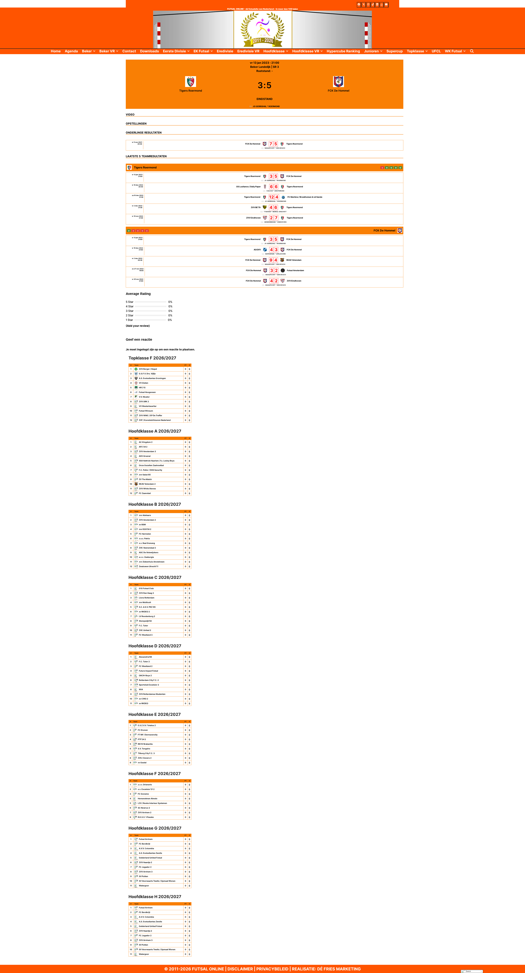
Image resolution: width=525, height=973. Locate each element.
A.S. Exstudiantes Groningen (152, 378)
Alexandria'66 (145, 657)
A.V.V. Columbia (146, 848)
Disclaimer (240, 968)
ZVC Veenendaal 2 (147, 548)
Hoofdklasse (274, 51)
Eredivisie (225, 51)
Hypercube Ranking (343, 51)
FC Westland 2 (145, 666)
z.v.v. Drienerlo (145, 784)
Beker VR (107, 51)
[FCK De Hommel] (338, 85)
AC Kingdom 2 (145, 442)
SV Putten (143, 876)
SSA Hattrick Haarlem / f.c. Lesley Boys (156, 460)
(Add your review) (138, 325)
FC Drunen (143, 730)
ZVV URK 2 (144, 401)
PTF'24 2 (142, 739)
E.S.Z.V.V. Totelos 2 (147, 725)
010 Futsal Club (146, 588)
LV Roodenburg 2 (147, 616)
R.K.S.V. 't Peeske (146, 817)
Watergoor (144, 885)
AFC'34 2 (143, 447)
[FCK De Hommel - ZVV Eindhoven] (264, 282)
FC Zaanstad (145, 493)
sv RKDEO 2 (144, 611)
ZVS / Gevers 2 (144, 758)
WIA (141, 689)
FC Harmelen (145, 534)
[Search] (472, 51)
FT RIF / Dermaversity (148, 734)
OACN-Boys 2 (145, 675)
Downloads (149, 51)
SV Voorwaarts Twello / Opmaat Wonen (157, 881)
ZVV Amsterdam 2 (147, 520)
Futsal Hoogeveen (147, 392)
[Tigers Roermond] (190, 85)
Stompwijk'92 (145, 621)
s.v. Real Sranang (147, 543)
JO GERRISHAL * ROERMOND (266, 106)
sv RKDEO (143, 703)
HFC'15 (142, 387)
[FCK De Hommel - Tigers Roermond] (264, 145)
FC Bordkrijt (144, 844)
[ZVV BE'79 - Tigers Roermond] (264, 209)
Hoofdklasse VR (305, 51)
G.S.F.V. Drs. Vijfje (147, 373)
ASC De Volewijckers (148, 552)
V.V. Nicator (144, 397)
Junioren (371, 51)
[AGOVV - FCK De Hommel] (264, 251)
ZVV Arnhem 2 (144, 812)
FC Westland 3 (145, 635)
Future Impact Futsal (148, 671)
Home (56, 51)
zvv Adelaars (145, 515)
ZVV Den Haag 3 (146, 593)
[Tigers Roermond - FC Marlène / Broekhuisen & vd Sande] (264, 198)
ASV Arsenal (145, 456)
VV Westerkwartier (148, 406)
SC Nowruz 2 (144, 808)
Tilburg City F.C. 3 (146, 753)
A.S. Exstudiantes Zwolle (150, 853)
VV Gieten (143, 383)
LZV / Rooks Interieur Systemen (152, 803)
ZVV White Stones (147, 488)
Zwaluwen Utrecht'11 (148, 566)
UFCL (436, 51)
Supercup (395, 51)
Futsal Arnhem (146, 839)
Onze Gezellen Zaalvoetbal (151, 465)
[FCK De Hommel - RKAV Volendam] (264, 261)
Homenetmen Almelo (147, 798)
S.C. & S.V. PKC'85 (147, 607)
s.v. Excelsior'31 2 (146, 789)
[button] (94, 51)
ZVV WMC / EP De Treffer (150, 415)
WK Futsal (453, 51)
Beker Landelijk (260, 66)
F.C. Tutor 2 (144, 661)
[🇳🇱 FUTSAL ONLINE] (262, 29)
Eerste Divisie (174, 51)
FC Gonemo (143, 794)
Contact (129, 51)
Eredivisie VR (248, 51)
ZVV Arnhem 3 (145, 871)
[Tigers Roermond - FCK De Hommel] (264, 178)
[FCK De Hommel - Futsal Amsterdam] (264, 272)
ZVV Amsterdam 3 (147, 451)
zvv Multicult (145, 602)
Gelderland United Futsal (150, 858)
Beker (87, 51)
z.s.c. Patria (144, 538)
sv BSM (142, 524)
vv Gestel (142, 762)
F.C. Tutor (143, 625)
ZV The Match (145, 479)
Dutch (468, 971)
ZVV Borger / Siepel (148, 369)
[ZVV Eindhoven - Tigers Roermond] (264, 219)
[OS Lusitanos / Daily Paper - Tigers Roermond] (264, 188)
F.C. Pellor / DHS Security (150, 470)
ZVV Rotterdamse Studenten (152, 694)
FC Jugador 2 (145, 867)
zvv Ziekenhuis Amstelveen (151, 562)
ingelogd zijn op (147, 349)
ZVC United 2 (145, 630)
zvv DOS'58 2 (145, 529)
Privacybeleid (272, 968)
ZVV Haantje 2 (145, 862)
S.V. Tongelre (144, 748)
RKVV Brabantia (145, 744)
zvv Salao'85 (145, 474)
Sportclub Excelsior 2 (149, 685)
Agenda (71, 51)
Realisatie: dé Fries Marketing (326, 968)
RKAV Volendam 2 (147, 484)
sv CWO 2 (143, 699)
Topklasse (415, 51)
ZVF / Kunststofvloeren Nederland (155, 420)
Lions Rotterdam (146, 597)
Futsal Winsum (146, 411)
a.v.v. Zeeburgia (146, 557)
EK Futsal (201, 51)
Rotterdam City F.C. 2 (149, 680)
